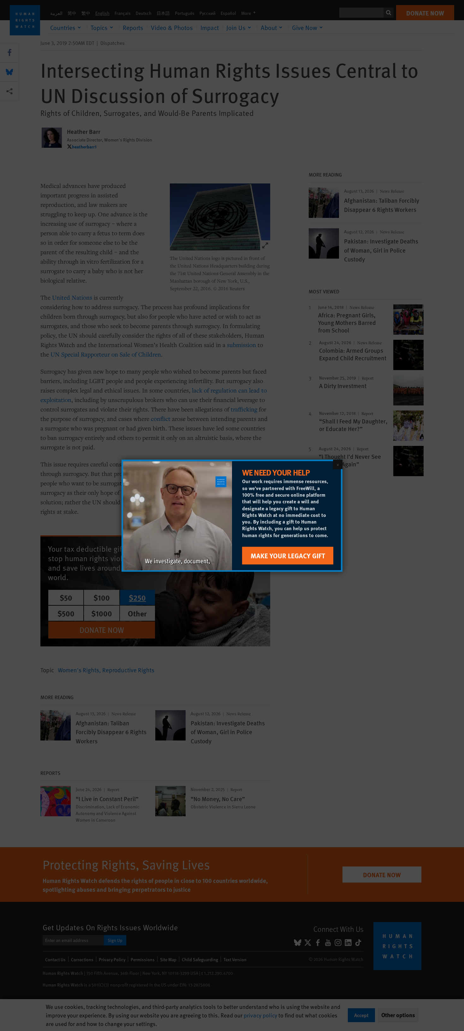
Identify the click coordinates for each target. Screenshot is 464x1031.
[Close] (337, 464)
